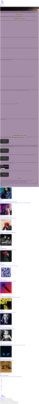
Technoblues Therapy (29, 11)
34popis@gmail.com (3, 397)
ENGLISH (2, 3)
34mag (2, 9)
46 (1, 390)
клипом (5, 119)
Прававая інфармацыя (3, 396)
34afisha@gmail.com (2, 398)
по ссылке (8, 184)
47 (1, 381)
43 (1, 379)
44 (1, 389)
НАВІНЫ (2, 1)
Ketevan (25, 20)
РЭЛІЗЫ (2, 0)
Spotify (8, 137)
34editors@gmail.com (2, 399)
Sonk (20, 154)
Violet (4, 16)
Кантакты (2, 395)
